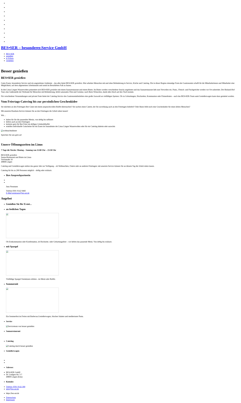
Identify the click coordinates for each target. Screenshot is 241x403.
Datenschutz (11, 397)
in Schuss (10, 58)
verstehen (10, 61)
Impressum (10, 400)
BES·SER (10, 54)
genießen (9, 56)
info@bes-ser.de (12, 389)
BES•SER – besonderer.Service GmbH (34, 47)
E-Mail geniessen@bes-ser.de (17, 193)
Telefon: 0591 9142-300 (15, 387)
